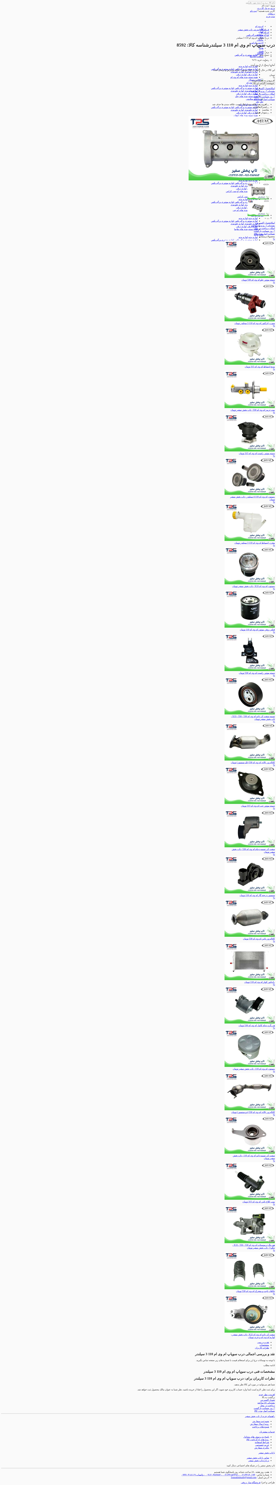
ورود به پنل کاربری (266, 8)
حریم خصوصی (262, 1445)
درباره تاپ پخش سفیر (258, 1460)
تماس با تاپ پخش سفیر (258, 1458)
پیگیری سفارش (261, 1448)
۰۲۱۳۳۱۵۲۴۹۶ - (229, 1475)
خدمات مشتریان (267, 1432)
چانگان (260, 40)
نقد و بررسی (263, 1342)
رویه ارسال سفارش (259, 1424)
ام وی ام (259, 26)
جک (261, 102)
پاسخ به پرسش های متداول (256, 1437)
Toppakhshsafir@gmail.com (243, 1477)
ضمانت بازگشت (264, 96)
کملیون (260, 52)
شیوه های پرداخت (260, 1427)
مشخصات (264, 1345)
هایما (261, 48)
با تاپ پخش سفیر (266, 1453)
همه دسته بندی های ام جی (245, 210)
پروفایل (271, 13)
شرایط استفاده (262, 1442)
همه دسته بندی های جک (246, 96)
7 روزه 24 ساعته (263, 91)
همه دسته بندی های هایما (246, 229)
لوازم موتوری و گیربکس (246, 88)
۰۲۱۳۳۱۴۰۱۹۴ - (246, 1475)
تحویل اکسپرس (265, 88)
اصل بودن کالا (264, 99)
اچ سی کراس (243, 196)
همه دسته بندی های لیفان (246, 115)
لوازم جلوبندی (251, 72)
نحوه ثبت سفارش (260, 1421)
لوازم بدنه (243, 66)
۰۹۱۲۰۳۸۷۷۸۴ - (212, 1475)
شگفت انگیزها (256, 56)
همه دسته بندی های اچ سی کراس (242, 191)
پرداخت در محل (264, 94)
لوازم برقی (252, 74)
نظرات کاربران (262, 1348)
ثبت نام (253, 11)
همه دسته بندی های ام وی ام (244, 77)
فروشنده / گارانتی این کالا (263, 83)
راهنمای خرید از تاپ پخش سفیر (260, 1416)
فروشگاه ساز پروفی (250, 1482)
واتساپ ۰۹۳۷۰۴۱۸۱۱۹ (192, 1475)
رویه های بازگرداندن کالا (257, 1439)
